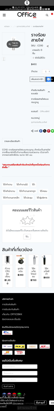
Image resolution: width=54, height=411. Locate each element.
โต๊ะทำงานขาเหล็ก (11, 197)
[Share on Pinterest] (48, 131)
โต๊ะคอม (43, 191)
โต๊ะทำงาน (7, 184)
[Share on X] (44, 131)
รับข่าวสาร (8, 386)
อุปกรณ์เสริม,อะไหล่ (23, 26)
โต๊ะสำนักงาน (9, 191)
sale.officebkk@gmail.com (15, 9)
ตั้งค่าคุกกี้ (40, 402)
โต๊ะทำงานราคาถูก (27, 191)
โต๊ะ (33, 184)
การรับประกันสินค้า (10, 309)
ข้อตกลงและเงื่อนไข (11, 319)
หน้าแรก (7, 26)
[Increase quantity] (49, 71)
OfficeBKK (45, 111)
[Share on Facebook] (41, 131)
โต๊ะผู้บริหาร (42, 197)
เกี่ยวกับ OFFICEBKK (12, 314)
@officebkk (34, 9)
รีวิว (27, 236)
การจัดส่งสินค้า (9, 304)
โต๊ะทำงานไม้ (22, 184)
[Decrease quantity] (42, 71)
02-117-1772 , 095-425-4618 (26, 7)
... (13, 26)
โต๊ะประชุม (28, 197)
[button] (47, 15)
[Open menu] (4, 15)
